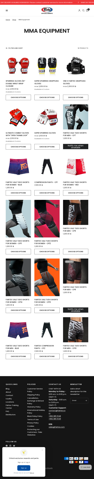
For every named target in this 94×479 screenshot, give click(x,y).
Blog (7, 389)
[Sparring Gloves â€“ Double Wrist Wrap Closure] (18, 64)
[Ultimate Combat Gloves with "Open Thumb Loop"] (18, 116)
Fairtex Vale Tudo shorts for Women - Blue (17, 183)
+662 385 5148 (55, 416)
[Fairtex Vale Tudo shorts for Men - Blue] (18, 329)
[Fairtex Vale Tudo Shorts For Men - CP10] (75, 329)
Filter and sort (15, 48)
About (8, 392)
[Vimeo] (14, 446)
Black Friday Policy (34, 416)
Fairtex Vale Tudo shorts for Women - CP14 (17, 300)
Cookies (30, 426)
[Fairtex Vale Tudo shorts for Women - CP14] (18, 277)
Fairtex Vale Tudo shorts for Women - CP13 (46, 300)
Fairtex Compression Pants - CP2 (44, 347)
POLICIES (31, 384)
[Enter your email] (86, 400)
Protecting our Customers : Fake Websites (34, 432)
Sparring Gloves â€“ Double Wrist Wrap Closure (15, 83)
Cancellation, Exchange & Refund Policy (35, 401)
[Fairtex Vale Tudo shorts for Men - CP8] (75, 271)
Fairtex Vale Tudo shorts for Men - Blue (17, 347)
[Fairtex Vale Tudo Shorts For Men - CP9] (75, 212)
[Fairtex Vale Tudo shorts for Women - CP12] (47, 218)
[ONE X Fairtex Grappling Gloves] (75, 64)
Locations (10, 402)
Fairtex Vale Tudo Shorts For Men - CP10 (75, 347)
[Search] (83, 10)
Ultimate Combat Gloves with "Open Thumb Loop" (17, 134)
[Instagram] (10, 446)
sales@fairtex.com (57, 427)
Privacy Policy (33, 423)
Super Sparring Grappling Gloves (46, 82)
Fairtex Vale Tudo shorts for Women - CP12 (46, 242)
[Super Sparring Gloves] (47, 116)
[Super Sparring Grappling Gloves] (47, 64)
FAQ (7, 411)
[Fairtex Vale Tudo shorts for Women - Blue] (18, 166)
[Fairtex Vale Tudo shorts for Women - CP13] (47, 277)
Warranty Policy (33, 407)
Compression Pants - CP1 (46, 182)
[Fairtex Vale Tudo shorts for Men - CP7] (75, 116)
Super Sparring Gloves (45, 133)
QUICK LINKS (12, 384)
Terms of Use (33, 419)
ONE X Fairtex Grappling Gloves (74, 82)
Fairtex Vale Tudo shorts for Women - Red (75, 183)
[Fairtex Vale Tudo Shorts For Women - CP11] (18, 218)
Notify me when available (75, 146)
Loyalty (9, 398)
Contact (9, 395)
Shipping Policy (33, 395)
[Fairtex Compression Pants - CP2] (47, 329)
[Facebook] (7, 446)
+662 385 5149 (55, 419)
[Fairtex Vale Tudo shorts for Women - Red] (75, 166)
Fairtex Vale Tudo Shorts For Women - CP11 (17, 242)
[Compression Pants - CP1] (47, 166)
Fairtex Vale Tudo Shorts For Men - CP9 (75, 229)
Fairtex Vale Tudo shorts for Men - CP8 (75, 288)
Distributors (10, 414)
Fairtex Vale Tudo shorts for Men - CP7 (75, 134)
